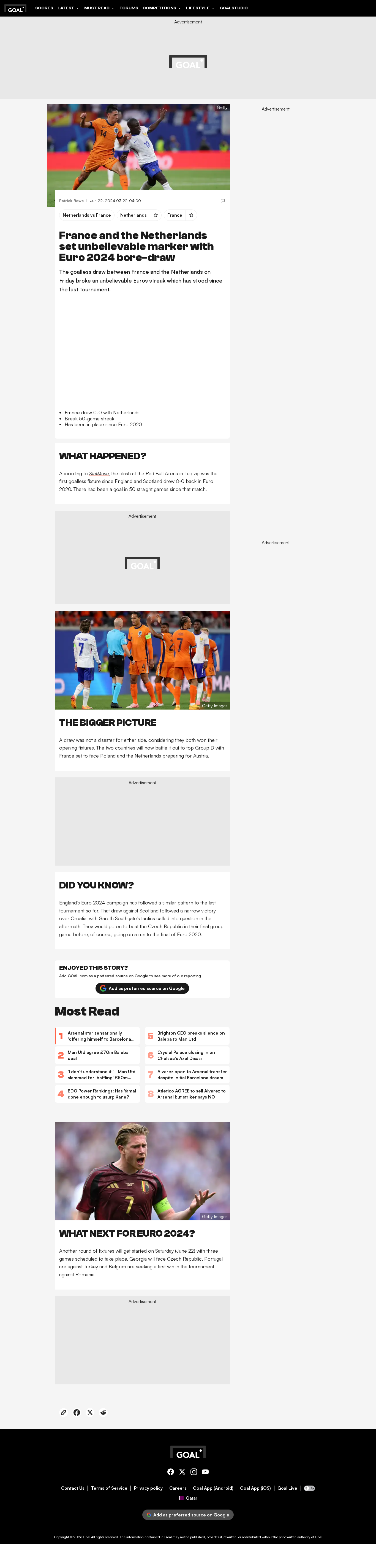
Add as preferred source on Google (147, 988)
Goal (86, 1537)
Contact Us (73, 1488)
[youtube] (205, 1472)
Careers (178, 1488)
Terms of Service (109, 1488)
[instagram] (193, 1472)
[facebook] (170, 1472)
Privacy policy (148, 1488)
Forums (128, 8)
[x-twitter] (182, 1472)
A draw (67, 740)
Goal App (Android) (213, 1488)
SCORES (44, 8)
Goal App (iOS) (255, 1488)
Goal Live (287, 1488)
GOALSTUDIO (234, 8)
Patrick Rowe (71, 200)
